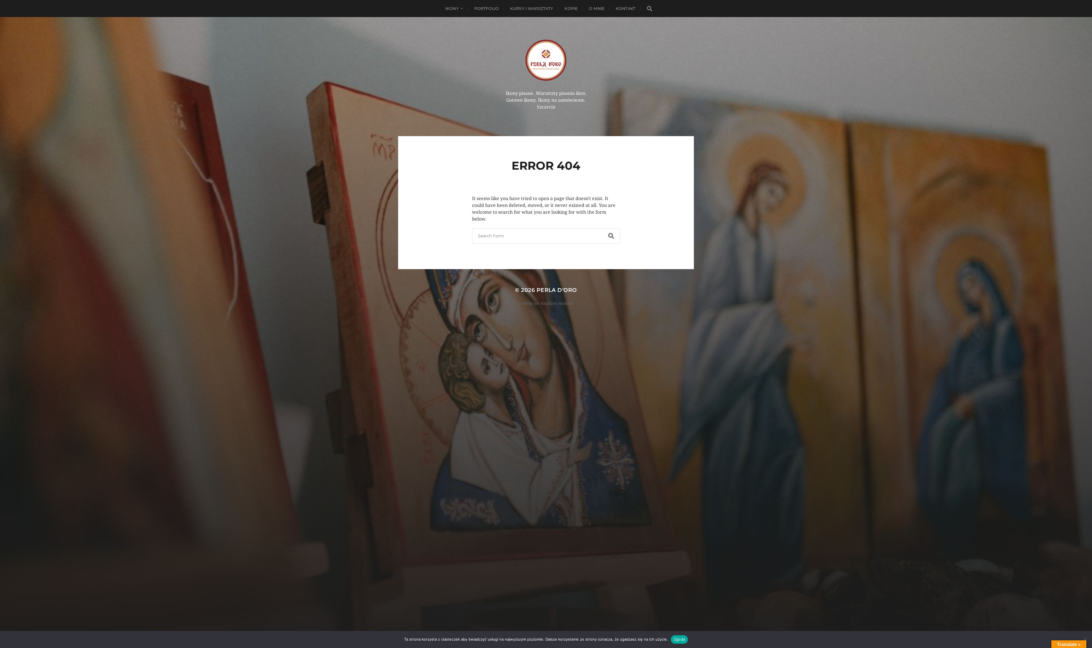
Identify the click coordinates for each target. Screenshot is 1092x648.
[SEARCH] (649, 8)
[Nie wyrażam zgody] (1085, 639)
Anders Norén (557, 303)
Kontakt (625, 8)
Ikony (452, 8)
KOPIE (571, 8)
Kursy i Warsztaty (531, 8)
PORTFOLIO (486, 8)
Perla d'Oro (557, 290)
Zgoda (679, 639)
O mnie (596, 8)
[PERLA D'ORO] (546, 60)
